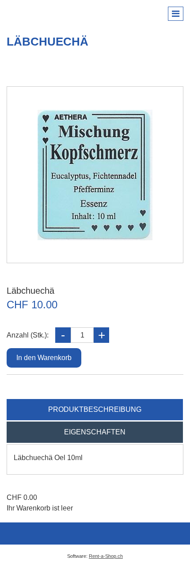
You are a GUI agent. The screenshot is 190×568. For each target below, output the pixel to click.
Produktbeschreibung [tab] (94, 409)
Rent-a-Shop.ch (106, 556)
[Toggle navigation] (175, 14)
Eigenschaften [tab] (94, 432)
